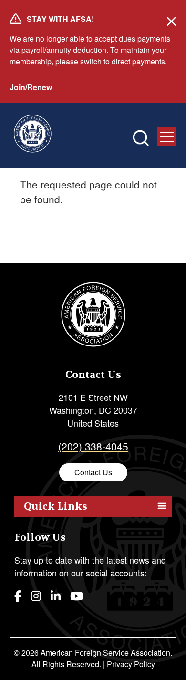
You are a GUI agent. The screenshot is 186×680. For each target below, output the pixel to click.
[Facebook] (17, 595)
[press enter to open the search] (140, 137)
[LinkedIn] (56, 595)
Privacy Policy (131, 664)
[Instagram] (36, 595)
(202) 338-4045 (93, 446)
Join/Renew (31, 87)
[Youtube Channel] (76, 595)
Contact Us (93, 472)
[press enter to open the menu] (166, 136)
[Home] (32, 135)
